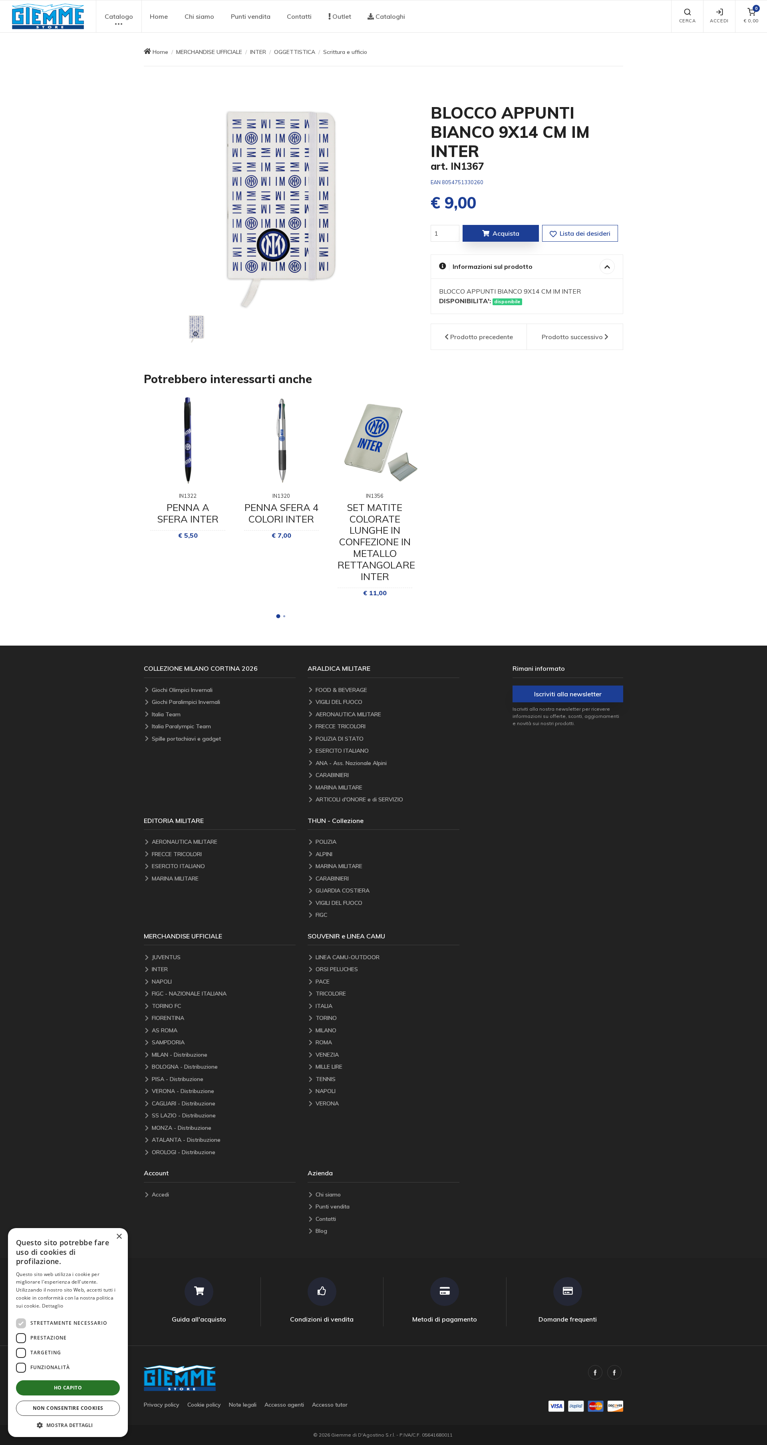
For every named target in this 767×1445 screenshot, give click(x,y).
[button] (48, 16)
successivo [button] (572, 337)
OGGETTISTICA (294, 52)
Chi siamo (199, 16)
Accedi (719, 21)
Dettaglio (53, 1305)
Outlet (341, 16)
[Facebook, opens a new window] (595, 1372)
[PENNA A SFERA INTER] (187, 440)
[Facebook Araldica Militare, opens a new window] (614, 1372)
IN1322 (188, 496)
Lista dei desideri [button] (584, 233)
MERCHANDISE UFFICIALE (209, 52)
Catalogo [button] (119, 16)
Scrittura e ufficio (345, 52)
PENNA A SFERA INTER (188, 513)
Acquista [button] (506, 233)
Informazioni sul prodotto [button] (493, 266)
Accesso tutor (330, 1404)
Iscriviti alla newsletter (568, 694)
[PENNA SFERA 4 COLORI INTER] (281, 440)
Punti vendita (250, 16)
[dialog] (68, 1332)
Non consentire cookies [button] (68, 1408)
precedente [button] (481, 337)
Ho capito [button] (68, 1387)
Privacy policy (161, 1404)
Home (159, 16)
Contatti (299, 16)
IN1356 (375, 496)
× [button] (119, 1237)
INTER (258, 52)
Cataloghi (389, 16)
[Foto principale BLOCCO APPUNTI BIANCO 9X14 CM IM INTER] (281, 205)
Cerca (687, 21)
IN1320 (281, 496)
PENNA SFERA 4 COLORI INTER (281, 513)
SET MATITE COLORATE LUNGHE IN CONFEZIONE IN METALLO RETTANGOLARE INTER (376, 541)
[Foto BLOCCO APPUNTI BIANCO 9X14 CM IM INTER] (196, 328)
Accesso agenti (284, 1404)
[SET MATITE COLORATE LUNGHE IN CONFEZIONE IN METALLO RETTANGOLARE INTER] (375, 440)
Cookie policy (204, 1404)
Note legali (242, 1404)
